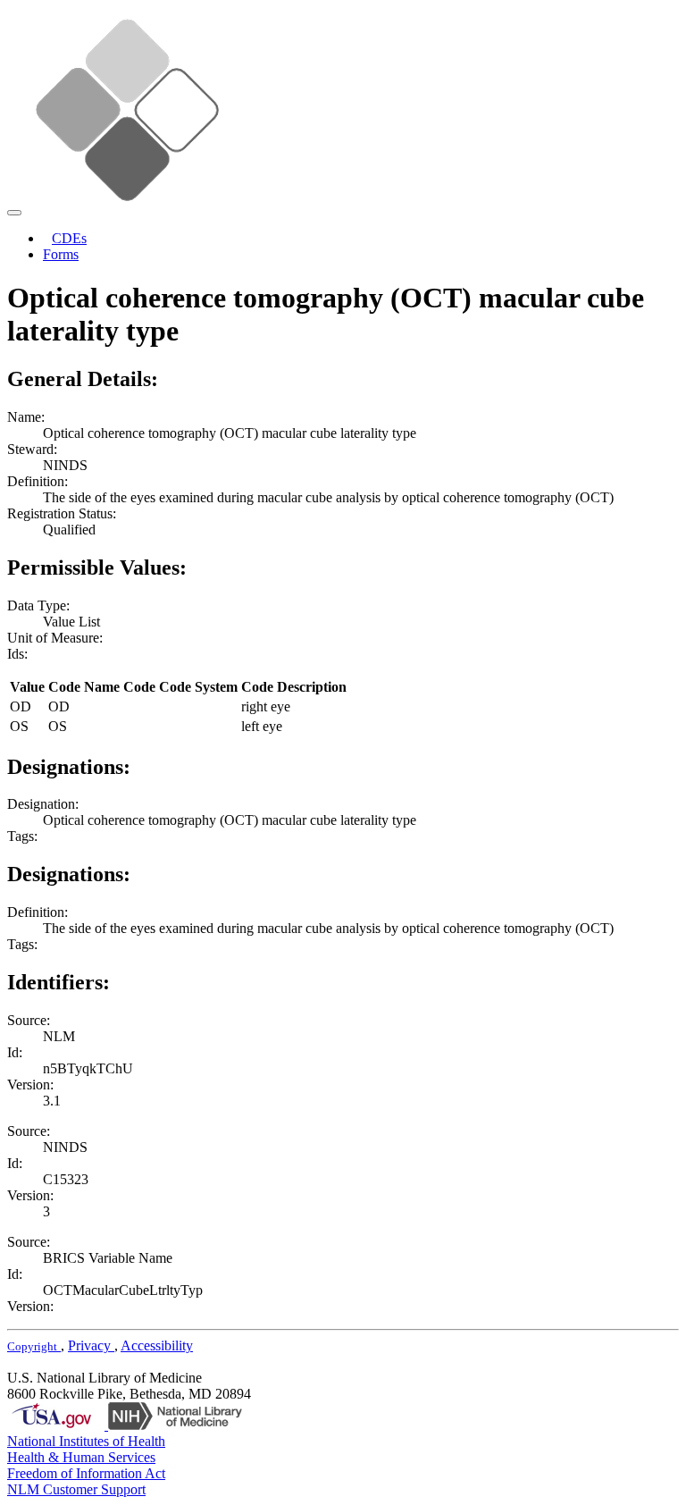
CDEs (69, 238)
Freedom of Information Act (86, 1473)
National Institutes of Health (86, 1441)
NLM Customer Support (76, 1489)
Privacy (91, 1345)
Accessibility (157, 1345)
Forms (61, 254)
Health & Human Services (81, 1457)
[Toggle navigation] (14, 212)
